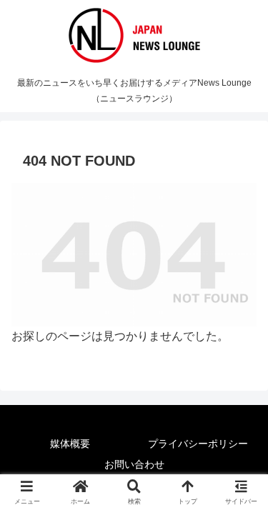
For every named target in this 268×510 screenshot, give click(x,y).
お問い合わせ (134, 464)
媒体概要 (70, 443)
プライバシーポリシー (198, 443)
